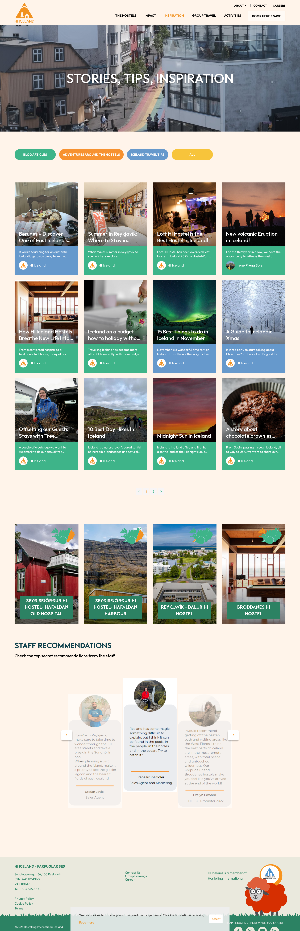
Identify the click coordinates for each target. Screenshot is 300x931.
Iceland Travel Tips (147, 155)
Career (130, 879)
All (192, 155)
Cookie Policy (24, 903)
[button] (66, 735)
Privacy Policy (24, 899)
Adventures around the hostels (91, 155)
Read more (86, 922)
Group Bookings (136, 876)
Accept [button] (215, 919)
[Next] (161, 491)
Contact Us (132, 873)
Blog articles (35, 155)
